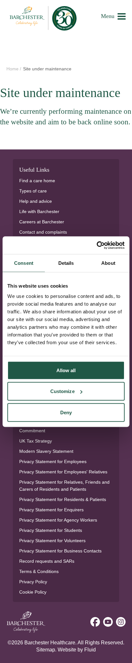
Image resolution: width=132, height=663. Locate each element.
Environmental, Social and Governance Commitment (58, 427)
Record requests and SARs (46, 561)
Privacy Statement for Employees (53, 461)
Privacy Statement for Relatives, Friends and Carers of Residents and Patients (64, 485)
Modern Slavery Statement (46, 451)
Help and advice (35, 201)
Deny (66, 412)
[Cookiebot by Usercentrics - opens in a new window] (97, 245)
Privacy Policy (33, 581)
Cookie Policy (32, 592)
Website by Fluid (77, 649)
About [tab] (108, 263)
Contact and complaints (43, 232)
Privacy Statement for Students (50, 530)
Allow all (66, 370)
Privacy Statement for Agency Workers (58, 520)
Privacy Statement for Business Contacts (60, 550)
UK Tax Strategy (35, 440)
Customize (62, 391)
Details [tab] (66, 263)
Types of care (33, 190)
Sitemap (45, 649)
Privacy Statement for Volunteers (52, 540)
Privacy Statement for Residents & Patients (62, 499)
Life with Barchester (39, 211)
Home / (14, 68)
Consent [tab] (23, 263)
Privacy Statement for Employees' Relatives (63, 471)
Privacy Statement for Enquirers (51, 509)
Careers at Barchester (41, 221)
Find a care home (37, 180)
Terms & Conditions (39, 571)
